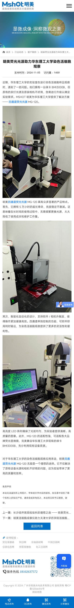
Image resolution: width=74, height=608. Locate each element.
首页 (8, 52)
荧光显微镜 (8, 542)
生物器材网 (37, 542)
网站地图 (37, 592)
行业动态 (19, 52)
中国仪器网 (54, 542)
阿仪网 (22, 542)
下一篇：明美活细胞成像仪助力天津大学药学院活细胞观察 (36, 518)
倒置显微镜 (25, 547)
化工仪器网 (42, 547)
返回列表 (37, 526)
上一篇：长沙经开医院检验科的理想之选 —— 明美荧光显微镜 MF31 (37, 513)
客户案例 (32, 52)
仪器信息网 (8, 547)
